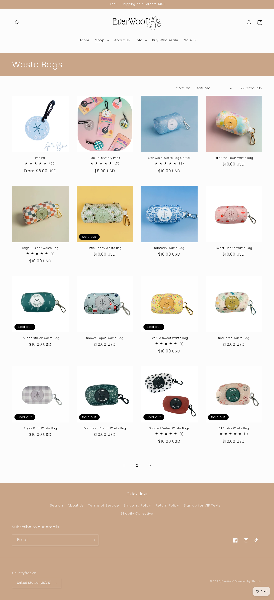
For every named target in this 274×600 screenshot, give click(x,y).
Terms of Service (103, 505)
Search (56, 505)
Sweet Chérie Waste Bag (233, 248)
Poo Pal (40, 158)
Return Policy (167, 505)
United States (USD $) (34, 583)
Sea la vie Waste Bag (233, 338)
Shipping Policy (137, 505)
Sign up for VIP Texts (202, 505)
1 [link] (124, 465)
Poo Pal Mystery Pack (105, 158)
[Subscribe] (93, 540)
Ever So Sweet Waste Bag (169, 338)
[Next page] (150, 465)
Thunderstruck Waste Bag (40, 338)
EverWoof (227, 581)
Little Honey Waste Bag (105, 248)
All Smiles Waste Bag (233, 428)
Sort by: (183, 88)
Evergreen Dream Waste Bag (104, 428)
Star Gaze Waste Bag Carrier (169, 158)
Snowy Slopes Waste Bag (104, 338)
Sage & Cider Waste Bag (40, 248)
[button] (17, 22)
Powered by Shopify (248, 581)
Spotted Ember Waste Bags (169, 428)
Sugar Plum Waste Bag (40, 428)
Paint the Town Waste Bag (233, 158)
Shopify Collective (137, 513)
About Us (75, 505)
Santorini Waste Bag (169, 248)
